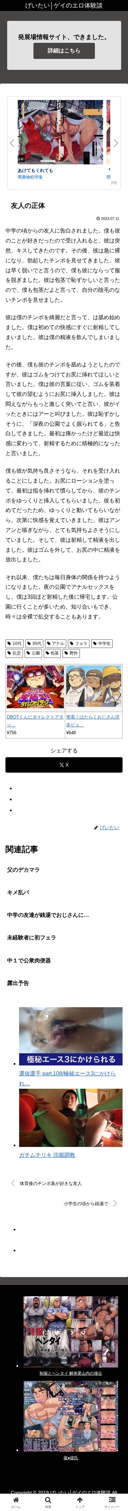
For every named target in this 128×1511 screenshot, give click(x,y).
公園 (36, 653)
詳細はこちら (64, 50)
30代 (36, 643)
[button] (114, 1079)
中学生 (104, 643)
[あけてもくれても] (60, 133)
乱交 (17, 653)
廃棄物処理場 (30, 176)
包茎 (55, 653)
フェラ (81, 643)
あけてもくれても (35, 170)
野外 (74, 653)
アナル (58, 643)
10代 (17, 643)
